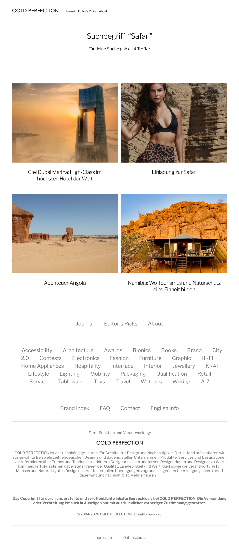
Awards (113, 350)
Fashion (119, 358)
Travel (122, 381)
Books (169, 350)
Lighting (70, 374)
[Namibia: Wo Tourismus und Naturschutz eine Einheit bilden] (174, 233)
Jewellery (184, 366)
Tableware (70, 381)
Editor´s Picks (87, 11)
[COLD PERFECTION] (35, 10)
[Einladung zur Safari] (174, 123)
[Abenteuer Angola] (65, 233)
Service (38, 381)
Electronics (86, 358)
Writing (181, 381)
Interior (153, 366)
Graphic (181, 358)
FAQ (105, 408)
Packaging (133, 374)
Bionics (142, 350)
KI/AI (212, 366)
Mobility (100, 374)
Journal (70, 11)
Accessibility (37, 350)
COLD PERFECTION (32, 453)
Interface (122, 366)
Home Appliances (42, 366)
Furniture (150, 358)
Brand (194, 350)
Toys (99, 381)
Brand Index (74, 408)
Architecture (78, 350)
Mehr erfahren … (144, 475)
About (103, 11)
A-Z (205, 381)
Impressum (103, 537)
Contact (130, 408)
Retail (204, 374)
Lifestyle (38, 374)
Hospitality (87, 366)
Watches (151, 381)
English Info (164, 408)
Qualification (171, 374)
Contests (50, 358)
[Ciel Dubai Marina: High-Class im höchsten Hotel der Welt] (65, 123)
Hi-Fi (207, 358)
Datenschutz (134, 537)
